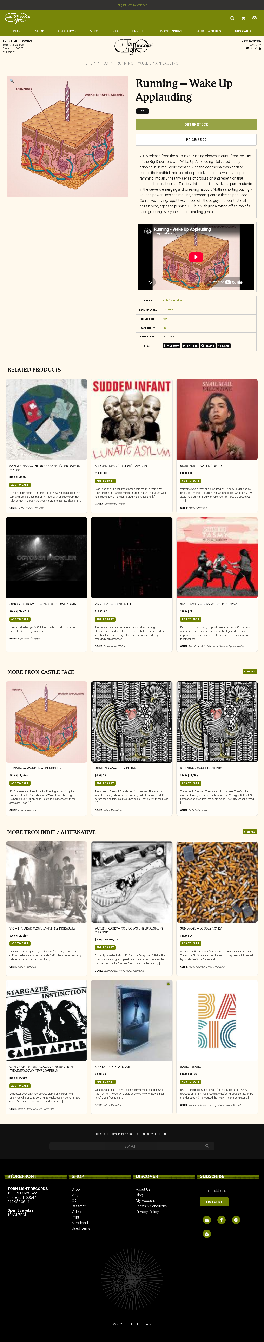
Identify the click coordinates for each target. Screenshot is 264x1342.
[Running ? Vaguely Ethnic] (217, 722)
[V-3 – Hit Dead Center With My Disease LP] (46, 882)
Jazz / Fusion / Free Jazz (30, 507)
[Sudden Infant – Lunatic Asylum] (131, 419)
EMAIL (225, 345)
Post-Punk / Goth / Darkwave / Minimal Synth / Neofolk (216, 646)
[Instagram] (255, 48)
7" (20, 1077)
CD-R (26, 611)
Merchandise (82, 1223)
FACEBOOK (172, 345)
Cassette (139, 31)
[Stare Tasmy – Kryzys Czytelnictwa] (217, 557)
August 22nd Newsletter (132, 5)
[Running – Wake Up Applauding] (46, 722)
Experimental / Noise (114, 503)
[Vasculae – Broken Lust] (131, 557)
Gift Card (243, 31)
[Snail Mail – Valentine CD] (217, 419)
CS (116, 939)
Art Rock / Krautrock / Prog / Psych (206, 1105)
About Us (143, 1189)
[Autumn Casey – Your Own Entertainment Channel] (131, 882)
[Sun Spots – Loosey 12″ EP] (217, 882)
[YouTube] (259, 48)
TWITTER (192, 345)
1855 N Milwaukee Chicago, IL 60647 (22, 1195)
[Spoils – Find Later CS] (131, 1020)
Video (76, 1211)
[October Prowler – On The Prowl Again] (46, 557)
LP (20, 775)
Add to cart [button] (20, 484)
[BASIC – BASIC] (217, 1020)
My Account (145, 1200)
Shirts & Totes (208, 31)
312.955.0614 (10, 52)
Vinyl (94, 31)
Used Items (67, 31)
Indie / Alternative (172, 300)
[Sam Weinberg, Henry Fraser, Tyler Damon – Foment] (46, 419)
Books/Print (171, 31)
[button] (11, 81)
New (165, 318)
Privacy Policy (147, 1211)
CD (115, 31)
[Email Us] (248, 48)
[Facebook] (251, 48)
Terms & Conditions (151, 1206)
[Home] (132, 46)
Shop (39, 31)
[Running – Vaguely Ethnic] (131, 722)
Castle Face (169, 309)
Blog (17, 31)
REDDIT (209, 345)
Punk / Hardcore (216, 966)
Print (75, 1217)
